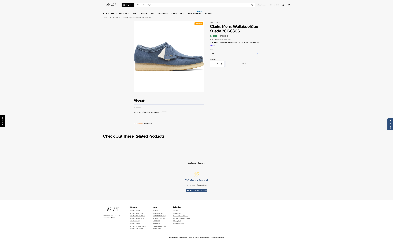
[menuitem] (110, 13)
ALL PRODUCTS (115, 18)
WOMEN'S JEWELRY (136, 228)
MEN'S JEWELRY (158, 228)
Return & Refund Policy (180, 216)
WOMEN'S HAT (135, 221)
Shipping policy (205, 238)
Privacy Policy (177, 221)
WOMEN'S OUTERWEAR (137, 216)
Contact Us (177, 213)
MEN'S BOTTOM (158, 213)
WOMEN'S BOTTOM (136, 213)
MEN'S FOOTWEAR (159, 218)
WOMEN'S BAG (135, 223)
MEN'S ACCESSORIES (159, 226)
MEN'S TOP (156, 211)
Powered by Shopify (109, 218)
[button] (283, 5)
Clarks (218, 22)
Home (105, 18)
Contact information (217, 238)
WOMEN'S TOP (135, 211)
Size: (211, 49)
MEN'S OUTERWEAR (159, 216)
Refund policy (173, 238)
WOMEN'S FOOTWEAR (137, 218)
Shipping (213, 39)
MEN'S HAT (156, 221)
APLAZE (113, 215)
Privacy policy (183, 238)
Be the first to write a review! (196, 190)
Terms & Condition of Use (181, 218)
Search (175, 211)
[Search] (252, 5)
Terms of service (178, 223)
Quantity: (213, 59)
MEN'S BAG (156, 223)
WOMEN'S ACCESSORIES (138, 226)
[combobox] (195, 5)
